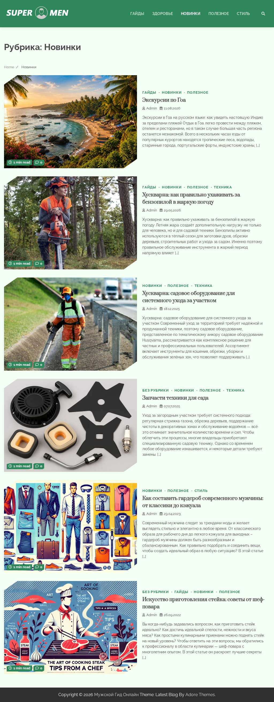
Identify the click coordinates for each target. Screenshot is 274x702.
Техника (223, 187)
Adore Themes (200, 694)
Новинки (190, 14)
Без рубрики (155, 390)
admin (151, 108)
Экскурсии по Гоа (164, 100)
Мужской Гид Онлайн (116, 694)
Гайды (137, 14)
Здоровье (162, 14)
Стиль (243, 14)
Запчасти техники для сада (175, 398)
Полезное (218, 14)
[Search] (263, 14)
